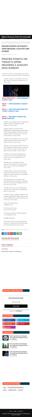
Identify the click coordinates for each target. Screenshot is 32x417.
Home (3, 42)
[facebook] (9, 320)
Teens (4, 387)
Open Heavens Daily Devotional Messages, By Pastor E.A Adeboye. (20, 414)
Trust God (20, 390)
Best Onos (5, 54)
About (15, 411)
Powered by (12, 311)
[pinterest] (23, 323)
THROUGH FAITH (12, 390)
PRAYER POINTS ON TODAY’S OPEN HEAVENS (15, 42)
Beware (4, 390)
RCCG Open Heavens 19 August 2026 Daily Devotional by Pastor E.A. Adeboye (19, 353)
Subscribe (16, 306)
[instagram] (9, 327)
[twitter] (23, 320)
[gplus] (9, 323)
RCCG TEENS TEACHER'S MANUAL (15, 387)
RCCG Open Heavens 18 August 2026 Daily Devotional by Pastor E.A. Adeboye (19, 345)
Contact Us (20, 411)
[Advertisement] (16, 17)
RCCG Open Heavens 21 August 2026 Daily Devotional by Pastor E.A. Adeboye (19, 337)
